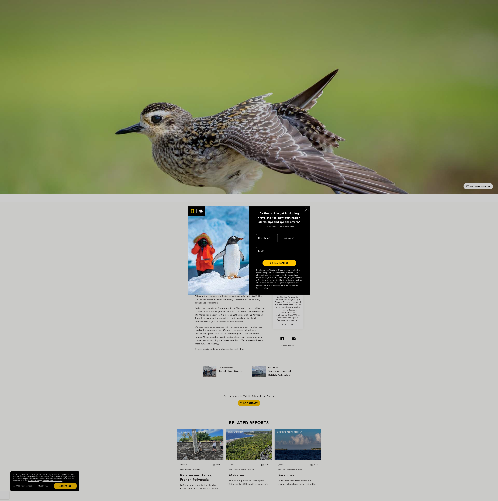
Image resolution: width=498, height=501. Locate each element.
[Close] (306, 209)
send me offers (279, 263)
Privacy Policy (262, 288)
